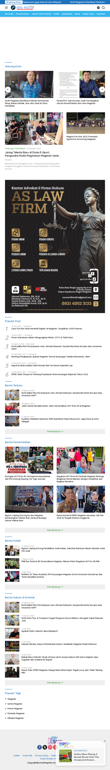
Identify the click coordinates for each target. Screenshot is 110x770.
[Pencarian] (103, 7)
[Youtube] (55, 747)
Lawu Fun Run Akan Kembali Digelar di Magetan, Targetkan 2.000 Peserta (46, 328)
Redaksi (55, 755)
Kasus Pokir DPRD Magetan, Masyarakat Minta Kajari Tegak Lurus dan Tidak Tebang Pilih (61, 671)
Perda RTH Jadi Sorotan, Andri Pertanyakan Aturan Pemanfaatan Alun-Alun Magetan (26, 102)
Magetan (12, 699)
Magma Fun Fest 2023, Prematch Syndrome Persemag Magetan (82, 137)
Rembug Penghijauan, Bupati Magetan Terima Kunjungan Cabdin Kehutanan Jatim (50, 356)
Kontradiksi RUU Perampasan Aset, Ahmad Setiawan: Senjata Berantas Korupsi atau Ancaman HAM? (56, 347)
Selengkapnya (54, 431)
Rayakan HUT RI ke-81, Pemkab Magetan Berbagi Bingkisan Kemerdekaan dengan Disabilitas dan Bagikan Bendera (80, 479)
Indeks (17, 755)
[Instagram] (50, 747)
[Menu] (7, 7)
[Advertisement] (55, 38)
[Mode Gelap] (98, 7)
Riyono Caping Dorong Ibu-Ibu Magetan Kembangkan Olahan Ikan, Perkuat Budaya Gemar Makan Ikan (25, 518)
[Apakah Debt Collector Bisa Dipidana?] (12, 633)
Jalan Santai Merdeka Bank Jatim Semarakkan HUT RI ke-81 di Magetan (55, 406)
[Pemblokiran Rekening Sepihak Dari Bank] (81, 84)
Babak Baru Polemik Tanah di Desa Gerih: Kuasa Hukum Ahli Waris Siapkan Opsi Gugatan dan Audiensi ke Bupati (59, 658)
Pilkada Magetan (16, 718)
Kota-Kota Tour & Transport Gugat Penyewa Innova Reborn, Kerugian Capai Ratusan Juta (62, 619)
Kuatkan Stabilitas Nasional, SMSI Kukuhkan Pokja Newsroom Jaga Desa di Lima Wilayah (60, 420)
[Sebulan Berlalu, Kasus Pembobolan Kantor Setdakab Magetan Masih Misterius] (12, 646)
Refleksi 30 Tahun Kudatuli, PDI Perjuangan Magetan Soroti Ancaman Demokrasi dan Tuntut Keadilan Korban (62, 575)
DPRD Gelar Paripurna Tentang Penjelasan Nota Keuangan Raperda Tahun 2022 (49, 374)
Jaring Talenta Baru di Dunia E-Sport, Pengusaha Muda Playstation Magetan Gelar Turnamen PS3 (32, 156)
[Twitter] (45, 747)
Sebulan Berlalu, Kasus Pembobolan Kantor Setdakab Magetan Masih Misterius (59, 644)
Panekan (8, 160)
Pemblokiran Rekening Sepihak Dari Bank (76, 100)
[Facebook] (39, 747)
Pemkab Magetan (16, 713)
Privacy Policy (41, 755)
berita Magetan (15, 704)
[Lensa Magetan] (22, 7)
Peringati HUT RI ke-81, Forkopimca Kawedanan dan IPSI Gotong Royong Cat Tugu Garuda (27, 477)
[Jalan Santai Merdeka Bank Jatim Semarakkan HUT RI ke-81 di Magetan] (12, 408)
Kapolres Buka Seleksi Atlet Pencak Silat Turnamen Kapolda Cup (42, 365)
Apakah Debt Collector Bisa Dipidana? (39, 631)
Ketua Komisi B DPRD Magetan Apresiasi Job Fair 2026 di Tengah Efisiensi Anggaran (80, 516)
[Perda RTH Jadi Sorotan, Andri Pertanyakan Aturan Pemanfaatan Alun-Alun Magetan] (29, 84)
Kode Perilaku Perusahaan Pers (55, 758)
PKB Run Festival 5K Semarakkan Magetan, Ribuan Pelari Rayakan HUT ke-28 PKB (60, 561)
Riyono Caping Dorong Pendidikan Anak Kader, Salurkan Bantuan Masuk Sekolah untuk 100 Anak (63, 549)
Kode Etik (27, 755)
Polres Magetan (15, 708)
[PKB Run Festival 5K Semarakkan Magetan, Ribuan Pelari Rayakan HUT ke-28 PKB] (12, 563)
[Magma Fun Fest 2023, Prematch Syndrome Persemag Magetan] (85, 123)
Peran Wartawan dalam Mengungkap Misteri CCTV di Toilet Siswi (42, 337)
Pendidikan (20, 148)
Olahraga (9, 148)
